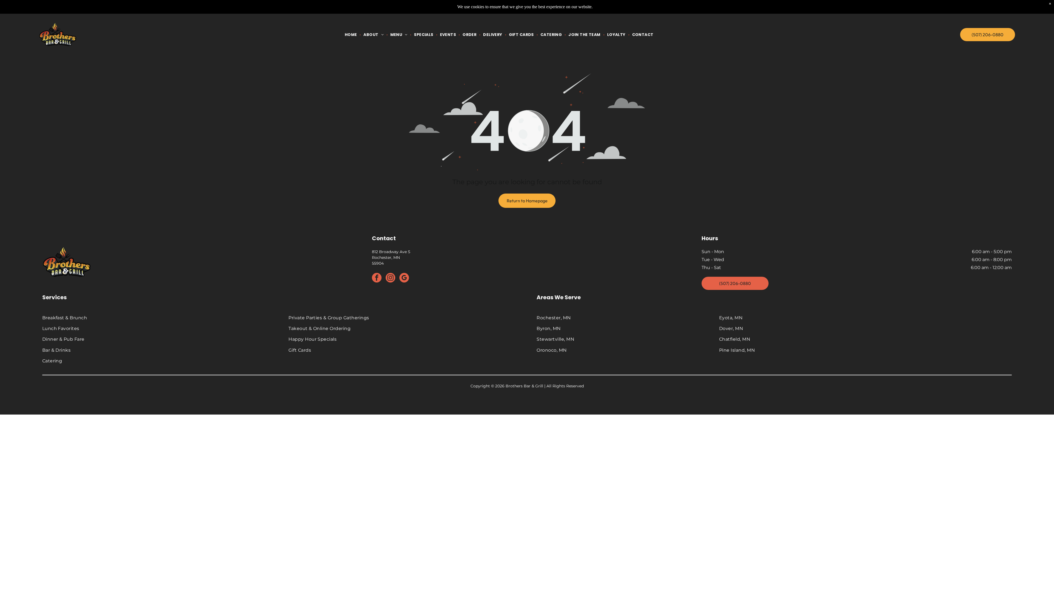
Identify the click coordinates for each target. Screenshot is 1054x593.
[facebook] (377, 278)
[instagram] (390, 278)
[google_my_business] (404, 278)
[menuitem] (351, 34)
